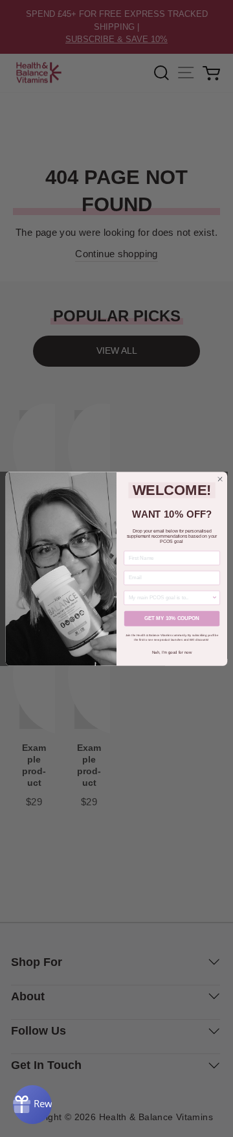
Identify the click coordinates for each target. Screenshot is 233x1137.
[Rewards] (32, 1104)
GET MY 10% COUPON (171, 618)
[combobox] (170, 597)
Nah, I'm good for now (172, 652)
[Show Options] (214, 597)
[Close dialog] (220, 478)
